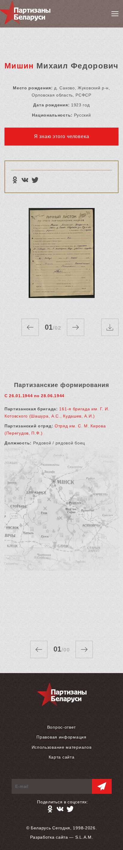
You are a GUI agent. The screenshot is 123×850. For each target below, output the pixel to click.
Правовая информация (61, 737)
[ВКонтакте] (24, 180)
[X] (35, 180)
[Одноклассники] (14, 180)
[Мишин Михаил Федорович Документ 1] (61, 257)
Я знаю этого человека (61, 136)
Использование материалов (62, 747)
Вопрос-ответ (61, 727)
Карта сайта (62, 757)
